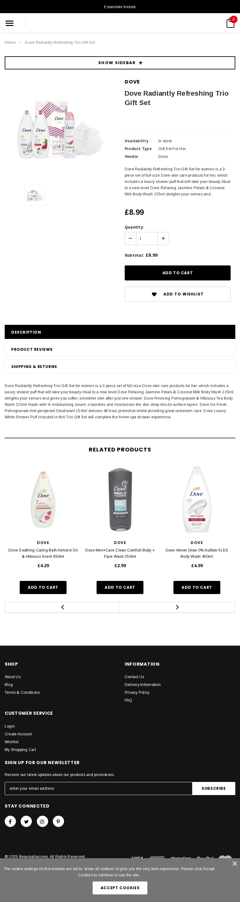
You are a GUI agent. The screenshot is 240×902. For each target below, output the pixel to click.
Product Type (138, 149)
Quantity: (134, 227)
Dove (132, 81)
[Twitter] (26, 821)
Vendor (131, 156)
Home (10, 42)
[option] (60, 129)
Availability (136, 141)
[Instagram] (42, 821)
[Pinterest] (58, 821)
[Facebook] (10, 821)
